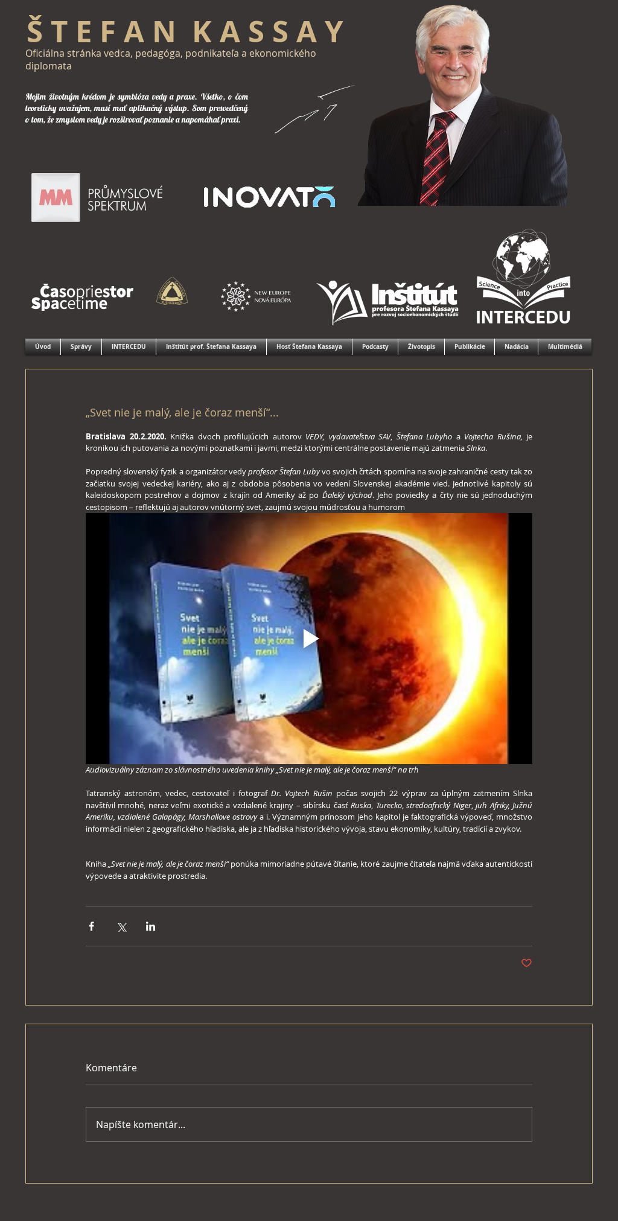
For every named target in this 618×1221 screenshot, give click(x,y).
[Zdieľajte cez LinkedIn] (150, 926)
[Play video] (309, 638)
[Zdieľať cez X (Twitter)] (121, 926)
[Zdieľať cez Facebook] (91, 926)
